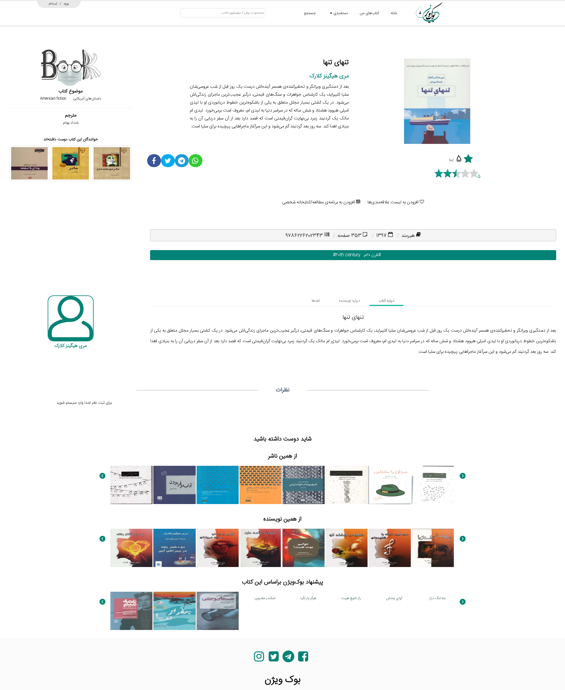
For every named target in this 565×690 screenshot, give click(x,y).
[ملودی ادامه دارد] (261, 548)
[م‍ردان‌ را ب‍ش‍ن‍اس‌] (389, 485)
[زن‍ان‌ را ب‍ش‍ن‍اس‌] (346, 485)
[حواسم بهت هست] (303, 548)
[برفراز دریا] (174, 611)
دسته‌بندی (340, 13)
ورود (66, 3)
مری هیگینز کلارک (329, 76)
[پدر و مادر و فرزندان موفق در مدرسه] (261, 485)
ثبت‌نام (53, 3)
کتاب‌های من (369, 13)
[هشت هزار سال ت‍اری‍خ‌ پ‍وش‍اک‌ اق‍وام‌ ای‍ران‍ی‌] (303, 485)
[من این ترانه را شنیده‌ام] (389, 548)
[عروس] (131, 485)
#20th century (343, 255)
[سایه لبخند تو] (346, 548)
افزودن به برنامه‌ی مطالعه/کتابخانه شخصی (319, 202)
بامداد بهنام (71, 123)
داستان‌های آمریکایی (87, 99)
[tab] (386, 300)
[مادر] (70, 163)
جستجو (310, 13)
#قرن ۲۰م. (370, 255)
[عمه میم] (131, 611)
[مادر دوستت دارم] (112, 163)
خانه (394, 13)
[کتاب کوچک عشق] (433, 485)
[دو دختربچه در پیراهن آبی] (174, 548)
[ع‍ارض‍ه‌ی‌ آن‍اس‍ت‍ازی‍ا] (433, 548)
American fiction (53, 99)
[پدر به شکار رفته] (131, 548)
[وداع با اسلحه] (29, 163)
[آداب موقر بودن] (174, 485)
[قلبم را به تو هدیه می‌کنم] (218, 548)
